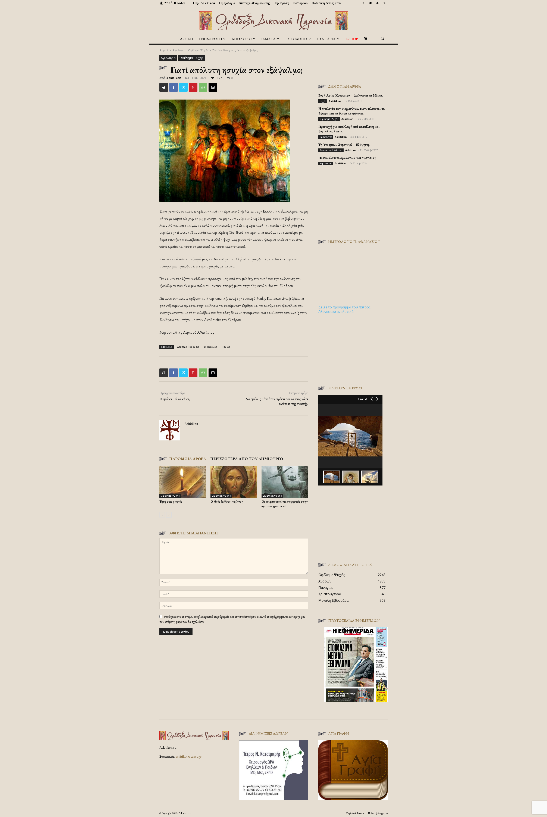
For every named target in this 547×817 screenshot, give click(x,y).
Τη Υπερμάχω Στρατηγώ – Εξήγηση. (344, 144)
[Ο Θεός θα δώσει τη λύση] (233, 482)
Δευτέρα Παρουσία (188, 346)
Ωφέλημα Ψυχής (198, 50)
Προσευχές (326, 136)
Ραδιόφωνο (300, 3)
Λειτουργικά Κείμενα (331, 150)
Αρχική (186, 39)
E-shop (352, 39)
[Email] (213, 87)
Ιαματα (268, 39)
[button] (382, 39)
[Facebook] (363, 3)
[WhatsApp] (203, 87)
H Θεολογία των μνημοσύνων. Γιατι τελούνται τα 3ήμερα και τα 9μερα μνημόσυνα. (351, 111)
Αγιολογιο (242, 39)
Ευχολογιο (296, 39)
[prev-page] (162, 515)
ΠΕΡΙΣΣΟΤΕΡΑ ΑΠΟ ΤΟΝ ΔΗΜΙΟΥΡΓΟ (246, 458)
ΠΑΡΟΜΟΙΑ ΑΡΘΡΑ (187, 458)
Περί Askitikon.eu (355, 813)
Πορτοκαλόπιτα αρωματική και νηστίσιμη (347, 157)
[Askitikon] (273, 20)
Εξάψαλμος (210, 346)
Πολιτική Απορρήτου (326, 3)
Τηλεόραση (281, 3)
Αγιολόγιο (178, 50)
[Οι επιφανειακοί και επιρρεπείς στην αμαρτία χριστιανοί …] (285, 482)
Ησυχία (226, 346)
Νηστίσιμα (326, 163)
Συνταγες (326, 39)
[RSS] (377, 3)
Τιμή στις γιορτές (170, 501)
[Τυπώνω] (163, 87)
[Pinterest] (193, 87)
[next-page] (169, 515)
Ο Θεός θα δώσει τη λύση (226, 501)
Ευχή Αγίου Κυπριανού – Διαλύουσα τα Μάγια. (350, 95)
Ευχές (323, 101)
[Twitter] (384, 3)
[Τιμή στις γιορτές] (182, 482)
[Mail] (370, 3)
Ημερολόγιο (227, 3)
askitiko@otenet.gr (188, 756)
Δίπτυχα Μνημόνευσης (254, 3)
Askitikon (173, 78)
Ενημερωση (210, 39)
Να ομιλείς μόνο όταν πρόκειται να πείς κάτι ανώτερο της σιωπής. (276, 401)
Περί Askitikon (204, 3)
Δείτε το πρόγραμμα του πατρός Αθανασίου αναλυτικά (344, 309)
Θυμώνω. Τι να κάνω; (174, 399)
